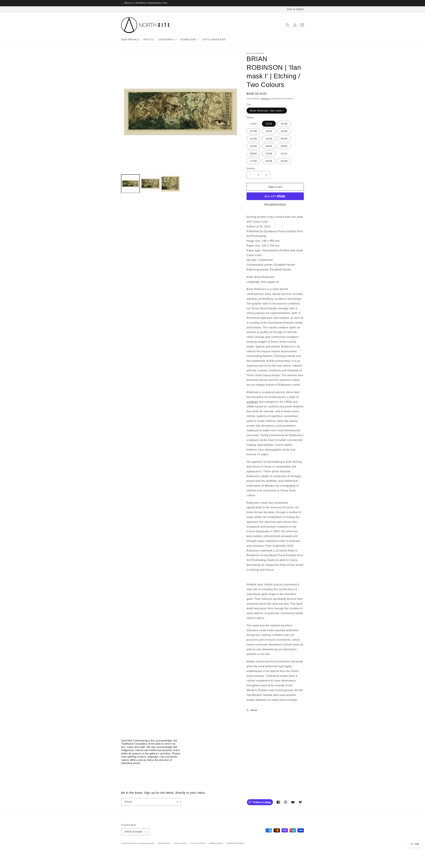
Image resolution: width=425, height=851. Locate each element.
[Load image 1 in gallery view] (130, 183)
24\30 (268, 123)
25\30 (284, 161)
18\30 (268, 146)
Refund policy (164, 843)
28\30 (253, 153)
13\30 (255, 124)
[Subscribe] (177, 802)
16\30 (268, 153)
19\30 (268, 131)
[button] (167, 39)
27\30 (253, 131)
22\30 (253, 146)
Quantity (251, 168)
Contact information (235, 843)
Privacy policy (180, 843)
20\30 (268, 161)
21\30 (253, 138)
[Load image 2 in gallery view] (150, 183)
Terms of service (198, 843)
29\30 (284, 146)
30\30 (286, 154)
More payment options (275, 204)
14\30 (268, 138)
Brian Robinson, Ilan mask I (266, 110)
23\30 (284, 131)
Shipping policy (216, 843)
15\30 (284, 123)
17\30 (253, 161)
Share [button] (253, 710)
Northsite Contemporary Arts (141, 843)
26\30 (284, 138)
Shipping (265, 98)
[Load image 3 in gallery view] (170, 183)
